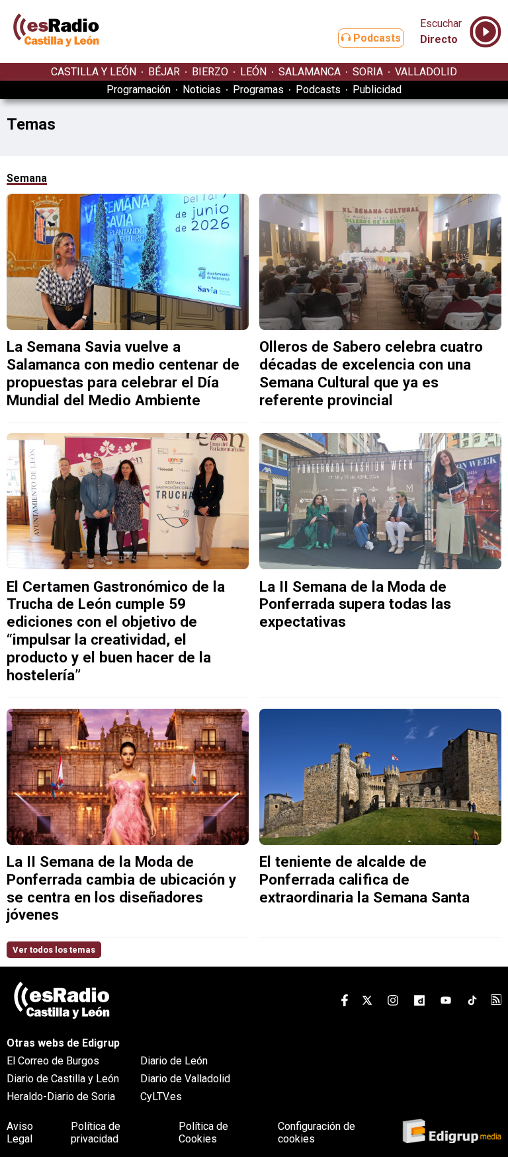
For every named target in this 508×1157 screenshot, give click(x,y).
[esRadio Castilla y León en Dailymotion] (419, 1002)
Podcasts (376, 38)
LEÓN (253, 71)
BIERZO (210, 71)
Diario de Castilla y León (63, 1078)
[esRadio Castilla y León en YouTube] (446, 1002)
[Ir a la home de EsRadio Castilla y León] (56, 56)
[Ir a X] (367, 1002)
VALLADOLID (426, 71)
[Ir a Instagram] (393, 1002)
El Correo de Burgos (53, 1061)
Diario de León (174, 1061)
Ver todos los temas (54, 950)
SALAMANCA (309, 71)
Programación (138, 89)
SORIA (368, 71)
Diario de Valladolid (185, 1078)
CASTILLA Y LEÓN (93, 71)
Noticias (202, 89)
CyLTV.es (161, 1096)
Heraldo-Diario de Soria (61, 1096)
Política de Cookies (203, 1132)
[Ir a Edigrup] (451, 1132)
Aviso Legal (20, 1132)
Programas (258, 89)
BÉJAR (164, 71)
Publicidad (377, 89)
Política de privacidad (95, 1132)
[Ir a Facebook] (344, 1002)
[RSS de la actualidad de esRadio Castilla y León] (496, 1001)
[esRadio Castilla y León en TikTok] (472, 1002)
